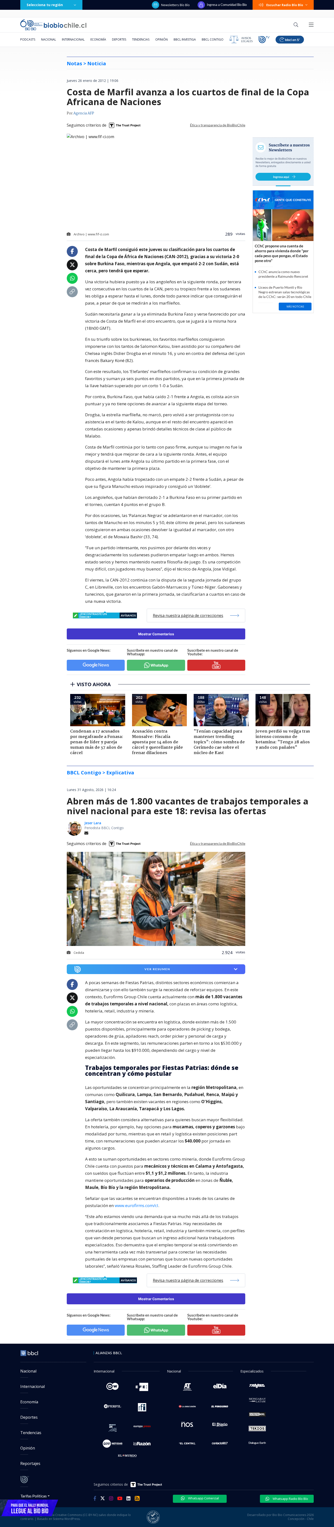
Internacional (73, 39)
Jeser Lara (92, 823)
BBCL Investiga (185, 39)
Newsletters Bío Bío (175, 5)
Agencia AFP (83, 113)
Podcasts (27, 39)
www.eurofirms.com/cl (136, 1205)
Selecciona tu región (45, 4)
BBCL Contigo (212, 39)
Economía (98, 39)
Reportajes (30, 1463)
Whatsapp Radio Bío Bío (290, 1498)
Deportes (119, 39)
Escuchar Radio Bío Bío (284, 5)
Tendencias (140, 39)
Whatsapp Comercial (203, 1498)
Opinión (161, 39)
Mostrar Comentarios (156, 634)
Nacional (48, 39)
